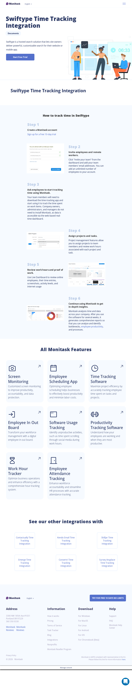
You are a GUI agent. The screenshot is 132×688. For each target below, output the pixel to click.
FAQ (111, 620)
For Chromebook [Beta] (88, 639)
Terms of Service (54, 625)
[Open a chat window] (125, 681)
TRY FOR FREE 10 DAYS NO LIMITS (108, 598)
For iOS (81, 635)
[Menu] (124, 4)
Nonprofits (52, 644)
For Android (83, 630)
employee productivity (92, 326)
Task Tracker (52, 630)
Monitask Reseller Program (59, 649)
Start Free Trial (20, 57)
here (123, 659)
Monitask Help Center (115, 626)
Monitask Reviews (10, 628)
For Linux (82, 625)
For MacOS (83, 620)
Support (112, 616)
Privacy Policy (11, 655)
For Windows (84, 616)
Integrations (52, 639)
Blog (49, 635)
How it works (53, 616)
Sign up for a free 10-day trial (41, 134)
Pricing (50, 620)
